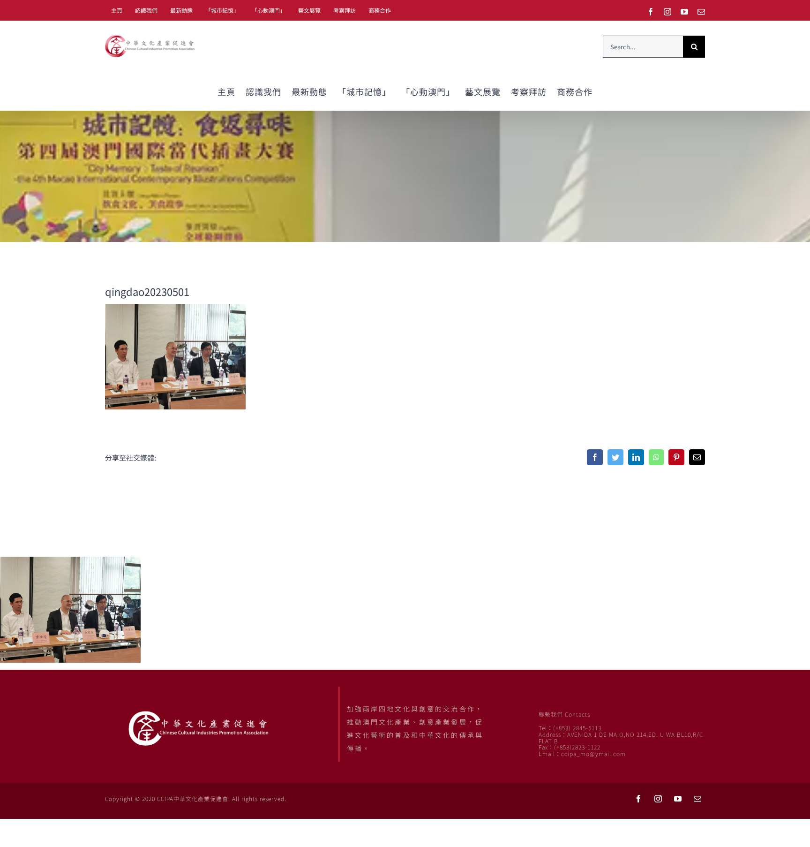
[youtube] (677, 798)
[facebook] (638, 798)
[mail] (697, 798)
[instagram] (658, 798)
